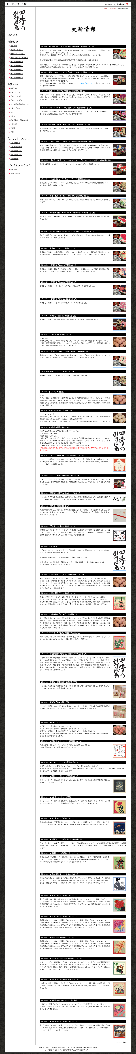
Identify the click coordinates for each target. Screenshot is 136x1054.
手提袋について (16, 155)
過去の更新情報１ (16, 62)
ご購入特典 (14, 159)
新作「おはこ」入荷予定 (19, 58)
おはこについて (20, 139)
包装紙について (16, 151)
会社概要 (13, 169)
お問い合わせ (15, 173)
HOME (20, 35)
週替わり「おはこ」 (17, 54)
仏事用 (12, 128)
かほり (12, 112)
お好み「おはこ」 (16, 108)
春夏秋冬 (13, 88)
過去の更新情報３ (16, 70)
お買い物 (20, 84)
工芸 (12, 132)
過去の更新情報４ (16, 74)
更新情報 (13, 46)
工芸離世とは (15, 143)
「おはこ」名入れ (16, 96)
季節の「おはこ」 (16, 50)
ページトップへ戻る (121, 1042)
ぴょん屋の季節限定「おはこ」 (21, 104)
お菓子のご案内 (16, 147)
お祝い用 (13, 124)
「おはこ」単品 (16, 100)
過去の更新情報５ (16, 78)
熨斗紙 (12, 116)
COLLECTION (15, 92)
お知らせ (20, 42)
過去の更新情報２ (16, 66)
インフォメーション (20, 165)
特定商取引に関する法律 (19, 120)
